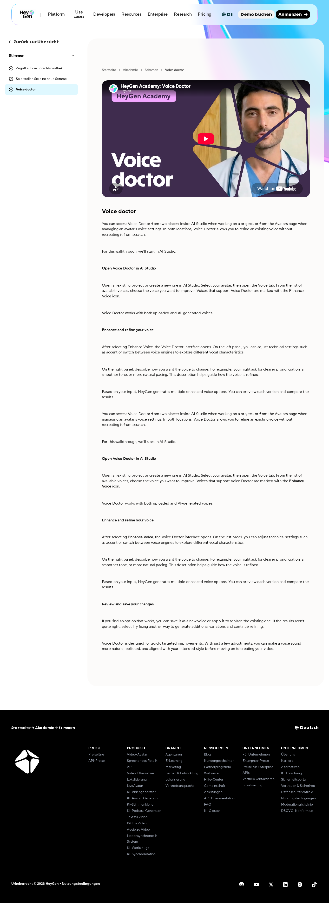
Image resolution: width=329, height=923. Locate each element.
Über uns (288, 754)
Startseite (109, 70)
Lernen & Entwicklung (181, 773)
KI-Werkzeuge (138, 848)
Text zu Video (137, 817)
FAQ (207, 804)
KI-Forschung (291, 773)
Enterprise (158, 14)
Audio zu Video (138, 829)
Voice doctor (26, 89)
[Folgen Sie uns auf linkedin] (285, 884)
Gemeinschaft (214, 786)
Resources (131, 14)
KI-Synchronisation (141, 854)
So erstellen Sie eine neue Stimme (41, 79)
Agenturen (173, 754)
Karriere (287, 761)
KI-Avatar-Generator (143, 798)
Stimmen (151, 70)
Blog (207, 754)
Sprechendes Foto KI (142, 761)
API (129, 767)
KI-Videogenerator (141, 792)
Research (183, 14)
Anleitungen (213, 792)
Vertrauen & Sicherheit (298, 786)
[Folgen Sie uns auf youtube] (256, 884)
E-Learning (173, 761)
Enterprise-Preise (256, 761)
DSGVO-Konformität (297, 811)
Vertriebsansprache (180, 786)
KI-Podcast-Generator (144, 811)
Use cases (79, 14)
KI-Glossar (212, 811)
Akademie (130, 70)
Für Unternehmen (256, 754)
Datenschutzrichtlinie (297, 792)
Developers (104, 14)
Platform (56, 14)
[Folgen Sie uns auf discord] (242, 884)
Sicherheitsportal (293, 779)
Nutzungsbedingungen (298, 798)
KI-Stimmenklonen (141, 804)
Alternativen (290, 767)
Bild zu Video (136, 823)
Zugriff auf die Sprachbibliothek (39, 68)
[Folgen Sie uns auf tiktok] (314, 884)
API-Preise (96, 761)
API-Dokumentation (219, 798)
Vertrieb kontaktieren (259, 779)
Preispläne (96, 754)
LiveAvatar (135, 786)
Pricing (204, 14)
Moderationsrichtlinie (297, 804)
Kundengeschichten (219, 761)
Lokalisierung (137, 779)
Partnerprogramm (217, 767)
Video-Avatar (137, 754)
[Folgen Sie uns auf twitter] (271, 884)
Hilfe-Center (213, 779)
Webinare (211, 773)
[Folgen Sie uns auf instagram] (299, 884)
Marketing (173, 767)
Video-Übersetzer (140, 773)
